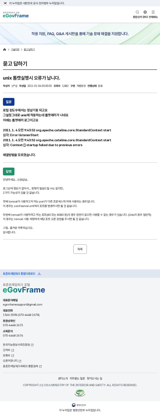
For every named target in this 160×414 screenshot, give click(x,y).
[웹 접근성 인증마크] (80, 393)
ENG (145, 17)
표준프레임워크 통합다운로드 (19, 273)
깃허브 (6, 350)
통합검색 (137, 17)
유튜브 (6, 355)
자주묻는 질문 (77, 378)
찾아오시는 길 (94, 378)
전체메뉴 (153, 17)
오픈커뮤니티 (10, 360)
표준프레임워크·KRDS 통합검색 (20, 366)
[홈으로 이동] (4, 49)
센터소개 (63, 378)
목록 (80, 249)
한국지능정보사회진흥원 (16, 344)
